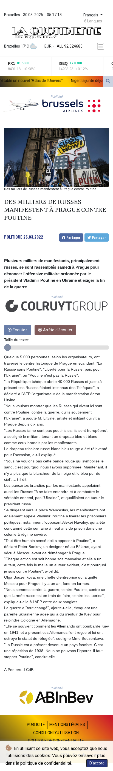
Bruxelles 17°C (16, 46)
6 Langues (93, 21)
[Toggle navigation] (101, 46)
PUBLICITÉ (36, 724)
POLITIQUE (13, 237)
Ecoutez (19, 330)
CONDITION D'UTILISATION (56, 733)
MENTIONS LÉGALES (67, 724)
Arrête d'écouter (57, 330)
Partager (72, 237)
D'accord (96, 763)
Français (91, 15)
